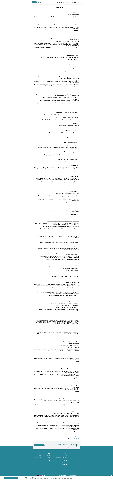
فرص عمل (39, 462)
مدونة (66, 466)
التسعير (67, 2)
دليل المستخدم (64, 462)
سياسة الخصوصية (38, 457)
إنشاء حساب (34, 2)
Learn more (27, 478)
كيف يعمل (71, 2)
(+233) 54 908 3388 (75, 438)
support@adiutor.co (75, 436)
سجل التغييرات (64, 464)
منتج (75, 2)
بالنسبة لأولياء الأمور (64, 460)
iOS (49, 460)
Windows (48, 455)
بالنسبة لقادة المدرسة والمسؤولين (61, 457)
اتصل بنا (58, 2)
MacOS (49, 457)
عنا (66, 455)
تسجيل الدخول (40, 2)
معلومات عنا (63, 2)
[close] (111, 475)
